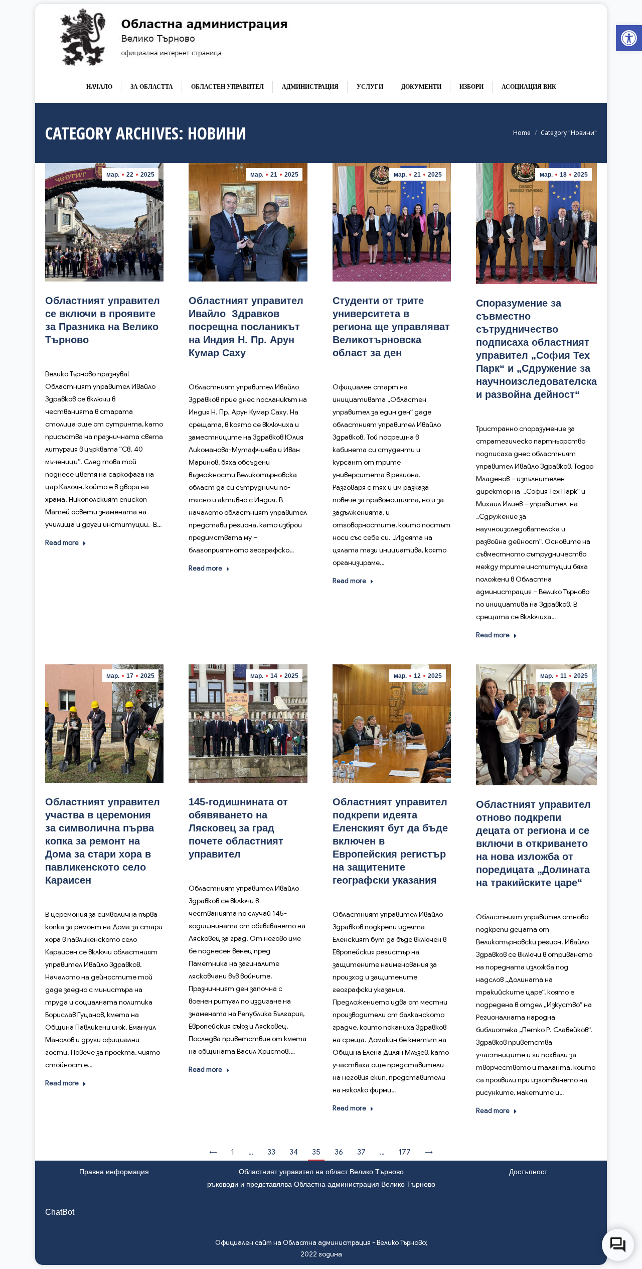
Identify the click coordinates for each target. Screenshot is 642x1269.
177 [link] (405, 1152)
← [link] (213, 1152)
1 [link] (232, 1152)
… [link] (250, 1152)
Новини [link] (130, 354)
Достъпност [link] (528, 1172)
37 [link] (361, 1152)
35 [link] (316, 1152)
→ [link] (429, 1152)
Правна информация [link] (114, 1172)
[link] (629, 38)
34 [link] (293, 1152)
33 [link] (271, 1152)
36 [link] (339, 1152)
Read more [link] (62, 542)
